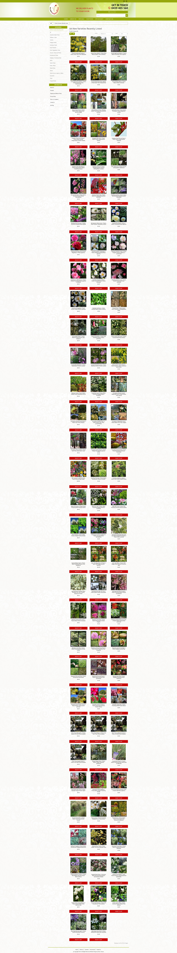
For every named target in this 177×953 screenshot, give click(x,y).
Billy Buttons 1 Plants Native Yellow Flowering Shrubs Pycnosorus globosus (118, 819)
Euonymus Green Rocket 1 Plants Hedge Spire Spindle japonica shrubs (98, 451)
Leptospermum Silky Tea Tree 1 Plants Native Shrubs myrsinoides (98, 592)
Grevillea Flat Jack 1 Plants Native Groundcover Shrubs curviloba (98, 478)
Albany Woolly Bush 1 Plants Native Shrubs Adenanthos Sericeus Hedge (78, 111)
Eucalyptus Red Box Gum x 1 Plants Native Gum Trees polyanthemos (98, 422)
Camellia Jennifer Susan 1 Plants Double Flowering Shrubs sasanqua (119, 281)
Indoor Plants (52, 63)
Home (66, 19)
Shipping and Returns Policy (56, 93)
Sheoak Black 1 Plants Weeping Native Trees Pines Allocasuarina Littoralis (98, 111)
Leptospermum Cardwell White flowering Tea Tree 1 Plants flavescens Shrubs (78, 592)
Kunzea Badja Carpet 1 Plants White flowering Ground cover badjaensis (78, 564)
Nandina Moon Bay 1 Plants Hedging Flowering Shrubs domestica (119, 677)
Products (52, 90)
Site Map (52, 105)
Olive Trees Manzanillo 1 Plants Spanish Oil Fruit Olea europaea (78, 733)
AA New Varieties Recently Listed (61, 23)
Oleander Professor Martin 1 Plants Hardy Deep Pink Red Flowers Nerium (98, 705)
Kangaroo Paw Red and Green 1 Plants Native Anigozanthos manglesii (119, 139)
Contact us (109, 19)
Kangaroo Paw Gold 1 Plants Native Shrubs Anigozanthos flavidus (98, 139)
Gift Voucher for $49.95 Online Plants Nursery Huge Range (78, 478)
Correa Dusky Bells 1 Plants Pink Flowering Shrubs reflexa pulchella (98, 337)
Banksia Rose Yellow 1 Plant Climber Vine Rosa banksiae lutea (98, 846)
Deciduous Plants (53, 45)
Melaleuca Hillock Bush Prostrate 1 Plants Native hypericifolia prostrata (118, 621)
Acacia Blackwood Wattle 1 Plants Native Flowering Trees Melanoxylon (78, 83)
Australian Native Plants (55, 34)
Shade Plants (52, 68)
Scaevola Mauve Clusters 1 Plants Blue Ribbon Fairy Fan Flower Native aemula (78, 875)
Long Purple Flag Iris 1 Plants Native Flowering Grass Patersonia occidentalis (118, 762)
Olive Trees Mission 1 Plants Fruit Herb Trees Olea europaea (98, 733)
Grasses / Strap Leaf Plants (55, 52)
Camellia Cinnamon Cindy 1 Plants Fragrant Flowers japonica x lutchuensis (118, 252)
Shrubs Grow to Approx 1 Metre (56, 73)
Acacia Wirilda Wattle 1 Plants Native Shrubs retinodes (119, 82)
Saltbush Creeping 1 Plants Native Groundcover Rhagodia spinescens (78, 846)
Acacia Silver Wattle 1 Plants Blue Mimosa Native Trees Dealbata (98, 54)
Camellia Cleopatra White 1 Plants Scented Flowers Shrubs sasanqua (99, 281)
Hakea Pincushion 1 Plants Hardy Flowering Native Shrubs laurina (78, 507)
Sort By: (96, 33)
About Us (52, 87)
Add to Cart (79, 62)
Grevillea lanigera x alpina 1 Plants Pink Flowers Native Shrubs (118, 478)
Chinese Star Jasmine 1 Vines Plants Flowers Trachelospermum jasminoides (118, 875)
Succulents (52, 75)
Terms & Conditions (54, 99)
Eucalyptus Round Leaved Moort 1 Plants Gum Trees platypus (78, 422)
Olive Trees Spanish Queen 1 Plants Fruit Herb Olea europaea (78, 762)
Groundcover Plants (54, 55)
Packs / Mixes (53, 65)
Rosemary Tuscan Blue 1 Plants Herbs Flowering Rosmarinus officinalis (119, 847)
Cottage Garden (53, 42)
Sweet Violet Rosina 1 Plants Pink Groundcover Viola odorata (98, 903)
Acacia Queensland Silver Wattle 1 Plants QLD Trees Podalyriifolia (98, 82)
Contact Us (52, 102)
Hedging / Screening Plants (55, 57)
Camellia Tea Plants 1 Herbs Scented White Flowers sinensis (99, 308)
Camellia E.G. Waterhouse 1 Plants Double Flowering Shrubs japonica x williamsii (78, 281)
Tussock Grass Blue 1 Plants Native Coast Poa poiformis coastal (78, 819)
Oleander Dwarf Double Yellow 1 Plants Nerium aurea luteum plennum (78, 705)
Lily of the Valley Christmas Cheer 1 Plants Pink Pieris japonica (118, 790)
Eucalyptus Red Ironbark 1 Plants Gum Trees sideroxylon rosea (78, 450)
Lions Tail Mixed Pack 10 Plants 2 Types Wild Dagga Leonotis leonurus (98, 564)
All (50, 32)
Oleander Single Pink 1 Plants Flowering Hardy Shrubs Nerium (119, 705)
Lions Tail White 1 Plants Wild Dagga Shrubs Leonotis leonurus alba (119, 564)
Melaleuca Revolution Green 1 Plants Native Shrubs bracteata (78, 620)
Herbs (51, 60)
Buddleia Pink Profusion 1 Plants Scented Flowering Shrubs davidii (78, 224)
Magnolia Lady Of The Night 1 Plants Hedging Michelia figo (118, 648)
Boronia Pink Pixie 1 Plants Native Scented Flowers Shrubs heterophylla (78, 196)
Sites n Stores (101, 951)
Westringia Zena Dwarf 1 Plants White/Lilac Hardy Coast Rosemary (98, 931)
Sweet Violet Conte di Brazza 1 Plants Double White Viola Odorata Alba (78, 904)
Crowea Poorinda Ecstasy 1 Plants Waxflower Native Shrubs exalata (98, 365)
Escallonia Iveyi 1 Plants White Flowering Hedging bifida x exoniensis (99, 394)
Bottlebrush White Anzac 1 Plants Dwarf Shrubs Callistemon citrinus (98, 224)
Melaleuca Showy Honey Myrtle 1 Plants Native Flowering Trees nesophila (98, 649)
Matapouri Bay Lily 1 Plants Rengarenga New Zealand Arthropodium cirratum (99, 167)
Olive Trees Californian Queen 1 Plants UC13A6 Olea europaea (119, 733)
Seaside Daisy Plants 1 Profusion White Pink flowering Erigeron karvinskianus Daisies (98, 875)
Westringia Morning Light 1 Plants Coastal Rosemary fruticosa (78, 931)
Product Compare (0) (73, 31)
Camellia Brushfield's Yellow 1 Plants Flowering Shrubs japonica (118, 224)
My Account (99, 19)
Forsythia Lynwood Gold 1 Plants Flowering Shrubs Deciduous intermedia (119, 451)
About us (73, 19)
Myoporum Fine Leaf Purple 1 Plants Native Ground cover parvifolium (98, 677)
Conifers (51, 40)
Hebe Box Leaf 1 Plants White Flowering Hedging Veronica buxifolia (98, 507)
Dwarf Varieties (53, 47)
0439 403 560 (119, 8)
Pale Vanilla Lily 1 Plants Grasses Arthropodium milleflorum (118, 167)
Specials (81, 19)
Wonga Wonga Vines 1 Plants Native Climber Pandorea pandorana (98, 762)
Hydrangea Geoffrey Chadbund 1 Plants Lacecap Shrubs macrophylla (98, 536)
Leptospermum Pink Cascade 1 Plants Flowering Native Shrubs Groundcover (119, 592)
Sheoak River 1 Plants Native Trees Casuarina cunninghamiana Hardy (119, 309)
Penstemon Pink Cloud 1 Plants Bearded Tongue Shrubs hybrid (78, 790)
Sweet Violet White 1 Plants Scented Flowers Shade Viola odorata (118, 904)
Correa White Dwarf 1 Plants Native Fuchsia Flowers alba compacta (78, 337)
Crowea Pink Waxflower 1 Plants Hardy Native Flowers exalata (78, 365)
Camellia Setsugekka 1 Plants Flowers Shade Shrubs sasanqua (78, 308)
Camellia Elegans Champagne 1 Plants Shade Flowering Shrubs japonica (99, 252)
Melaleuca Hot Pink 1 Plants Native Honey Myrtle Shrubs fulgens (98, 621)
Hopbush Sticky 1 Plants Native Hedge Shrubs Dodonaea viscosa (78, 393)
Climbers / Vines (53, 37)
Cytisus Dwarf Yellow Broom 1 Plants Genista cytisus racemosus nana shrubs (118, 366)
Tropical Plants (53, 80)
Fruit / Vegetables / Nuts (55, 50)
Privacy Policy (53, 96)
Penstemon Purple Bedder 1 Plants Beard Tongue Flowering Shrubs (99, 790)
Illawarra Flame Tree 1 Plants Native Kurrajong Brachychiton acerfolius (98, 196)
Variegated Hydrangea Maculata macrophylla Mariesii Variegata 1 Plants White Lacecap (119, 536)
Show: (117, 33)
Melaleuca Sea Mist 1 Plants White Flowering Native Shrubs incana (78, 649)
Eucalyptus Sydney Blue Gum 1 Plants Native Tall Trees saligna (119, 422)
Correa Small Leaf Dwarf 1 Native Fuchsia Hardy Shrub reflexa (118, 337)
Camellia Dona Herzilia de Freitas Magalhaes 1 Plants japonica (78, 252)
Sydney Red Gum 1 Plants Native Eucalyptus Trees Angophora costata (119, 111)
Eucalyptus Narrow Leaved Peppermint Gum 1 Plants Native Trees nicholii (119, 394)
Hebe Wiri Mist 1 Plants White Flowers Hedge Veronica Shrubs (78, 535)
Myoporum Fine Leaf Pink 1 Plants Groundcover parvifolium (78, 677)
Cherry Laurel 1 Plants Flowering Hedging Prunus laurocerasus (98, 818)
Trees (51, 78)
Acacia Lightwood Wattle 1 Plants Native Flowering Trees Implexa (118, 54)
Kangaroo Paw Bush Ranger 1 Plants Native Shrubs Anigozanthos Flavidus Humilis (78, 139)
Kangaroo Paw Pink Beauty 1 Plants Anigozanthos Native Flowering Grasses (78, 167)
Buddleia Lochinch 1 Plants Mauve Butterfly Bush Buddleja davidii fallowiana (118, 196)
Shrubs (51, 70)
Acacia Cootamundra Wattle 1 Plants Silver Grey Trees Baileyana (78, 54)
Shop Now (89, 19)
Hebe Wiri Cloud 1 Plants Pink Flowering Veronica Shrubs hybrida (118, 507)
